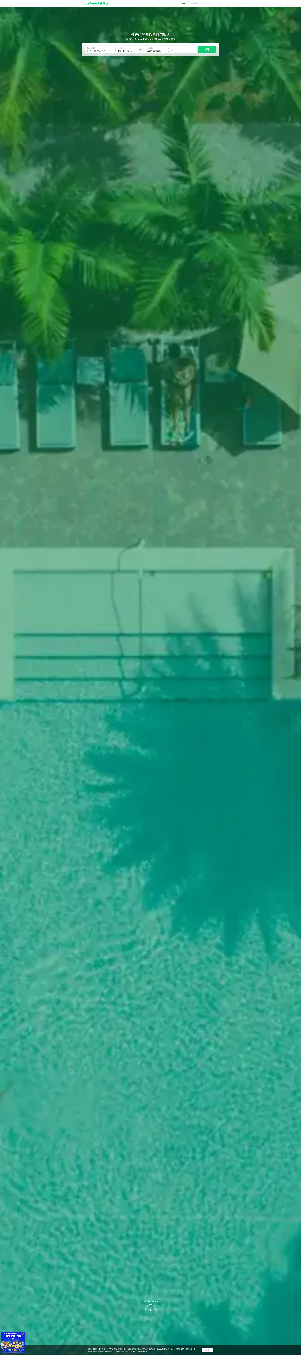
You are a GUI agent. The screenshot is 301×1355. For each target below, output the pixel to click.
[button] (23, 1333)
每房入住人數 (172, 48)
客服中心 (185, 3)
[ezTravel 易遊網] (97, 3)
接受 (207, 1350)
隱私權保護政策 (141, 1351)
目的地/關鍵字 (91, 48)
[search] (126, 50)
